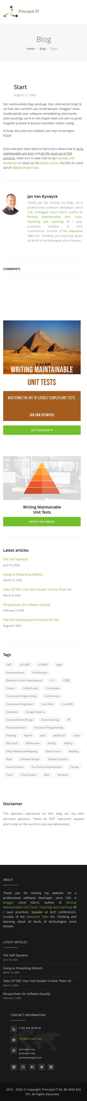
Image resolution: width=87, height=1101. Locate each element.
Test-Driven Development (46, 767)
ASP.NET (43, 664)
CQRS (66, 680)
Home (31, 49)
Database (12, 712)
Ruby (9, 759)
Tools (9, 775)
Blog (43, 49)
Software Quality (57, 759)
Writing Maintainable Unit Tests (54, 217)
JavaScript (59, 735)
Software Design (30, 759)
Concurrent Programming (21, 696)
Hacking (11, 735)
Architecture (40, 672)
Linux (76, 735)
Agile (59, 664)
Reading (74, 751)
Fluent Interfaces (16, 727)
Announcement (15, 672)
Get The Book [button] (40, 430)
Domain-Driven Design (19, 720)
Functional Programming (48, 727)
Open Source (53, 751)
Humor (28, 735)
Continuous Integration (19, 704)
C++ (52, 680)
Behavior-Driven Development (24, 680)
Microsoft (12, 743)
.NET (9, 664)
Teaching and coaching (45, 222)
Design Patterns (35, 712)
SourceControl (14, 767)
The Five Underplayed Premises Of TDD (31, 620)
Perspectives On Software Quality (26, 605)
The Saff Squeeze (15, 559)
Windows (63, 775)
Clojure (10, 688)
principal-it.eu (27, 1049)
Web (46, 775)
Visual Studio (28, 775)
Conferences (52, 696)
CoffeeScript (30, 688)
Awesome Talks (37, 917)
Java (43, 735)
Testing (74, 767)
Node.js (68, 743)
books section (49, 163)
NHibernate (32, 743)
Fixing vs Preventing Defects (23, 574)
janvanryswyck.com (30, 1057)
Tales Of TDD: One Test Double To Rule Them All (37, 589)
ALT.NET (25, 664)
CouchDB (67, 704)
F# (68, 720)
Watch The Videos (42, 521)
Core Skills (47, 704)
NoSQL (52, 743)
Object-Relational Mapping (21, 751)
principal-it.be (27, 1053)
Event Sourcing (50, 720)
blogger (43, 212)
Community (52, 688)
